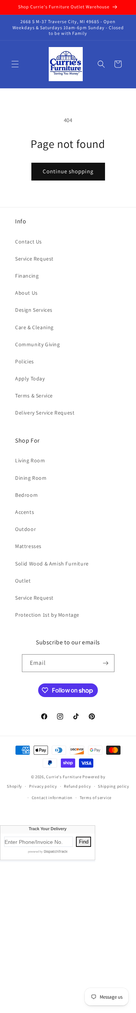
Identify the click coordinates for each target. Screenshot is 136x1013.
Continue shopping (68, 171)
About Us (26, 292)
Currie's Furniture (64, 776)
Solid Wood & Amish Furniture (52, 563)
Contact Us (28, 241)
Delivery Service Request (44, 412)
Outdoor (25, 529)
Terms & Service (34, 395)
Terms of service (95, 797)
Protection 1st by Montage (47, 614)
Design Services (34, 309)
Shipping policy (113, 786)
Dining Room (31, 477)
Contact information (52, 797)
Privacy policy (43, 786)
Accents (24, 512)
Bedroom (26, 495)
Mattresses (28, 546)
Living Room (30, 460)
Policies (24, 361)
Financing (27, 275)
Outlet (23, 580)
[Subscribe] (105, 663)
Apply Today (30, 378)
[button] (15, 64)
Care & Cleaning (34, 327)
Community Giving (37, 344)
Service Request (34, 258)
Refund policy (77, 786)
